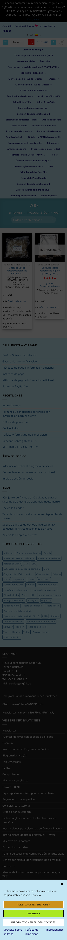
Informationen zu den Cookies (33, 922)
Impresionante (55, 929)
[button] (62, 884)
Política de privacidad (31, 932)
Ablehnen (33, 913)
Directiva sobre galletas (12, 932)
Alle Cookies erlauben (33, 904)
